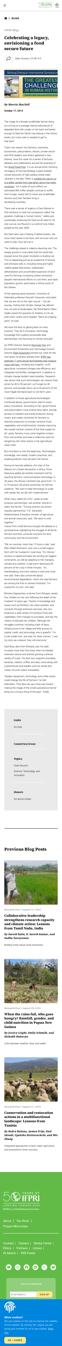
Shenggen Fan (38, 345)
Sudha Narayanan (16, 938)
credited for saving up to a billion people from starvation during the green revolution (30, 182)
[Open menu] (5, 5)
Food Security (21, 765)
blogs (15, 18)
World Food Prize (17, 167)
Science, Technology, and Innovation (27, 773)
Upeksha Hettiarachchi (30, 1135)
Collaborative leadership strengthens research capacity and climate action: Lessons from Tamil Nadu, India (29, 922)
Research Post (12, 909)
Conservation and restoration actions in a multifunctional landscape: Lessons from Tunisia (28, 1119)
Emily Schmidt (37, 1033)
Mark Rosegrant (21, 352)
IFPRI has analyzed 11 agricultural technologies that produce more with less (30, 360)
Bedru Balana (17, 1131)
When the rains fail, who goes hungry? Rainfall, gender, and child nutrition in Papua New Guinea (29, 1020)
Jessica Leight (17, 1033)
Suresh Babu (16, 934)
